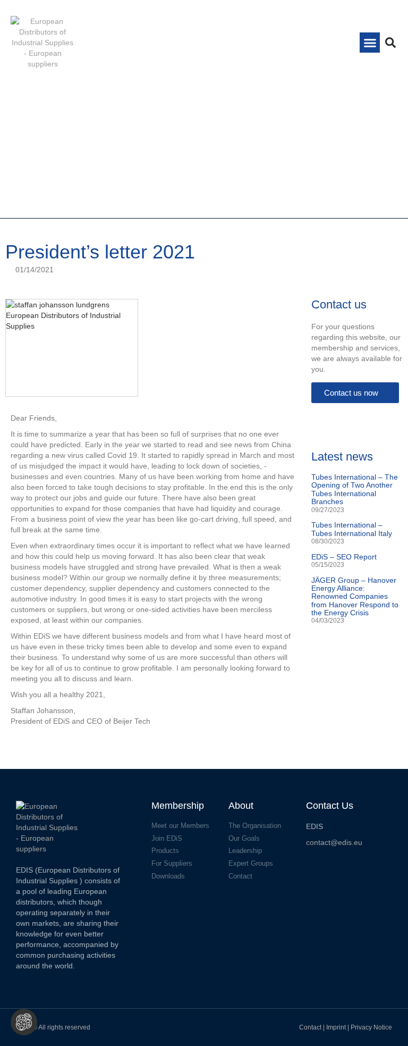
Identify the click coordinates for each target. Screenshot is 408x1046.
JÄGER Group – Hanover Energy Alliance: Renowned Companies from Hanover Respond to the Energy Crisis (354, 596)
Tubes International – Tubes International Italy (351, 529)
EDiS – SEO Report (344, 557)
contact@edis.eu (334, 842)
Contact (310, 1027)
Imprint (336, 1027)
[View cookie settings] (24, 1022)
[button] (370, 42)
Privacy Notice (371, 1027)
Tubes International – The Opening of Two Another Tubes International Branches (354, 489)
